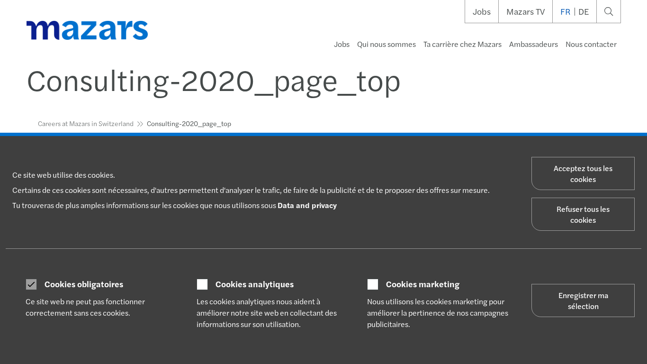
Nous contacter (591, 43)
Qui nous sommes (386, 43)
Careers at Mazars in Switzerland (86, 123)
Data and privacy (307, 205)
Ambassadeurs (533, 43)
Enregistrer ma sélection (583, 300)
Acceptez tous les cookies (583, 173)
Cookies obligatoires (84, 284)
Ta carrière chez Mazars (462, 43)
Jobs (482, 11)
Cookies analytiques (255, 284)
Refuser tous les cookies (583, 214)
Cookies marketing (422, 284)
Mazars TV (525, 11)
